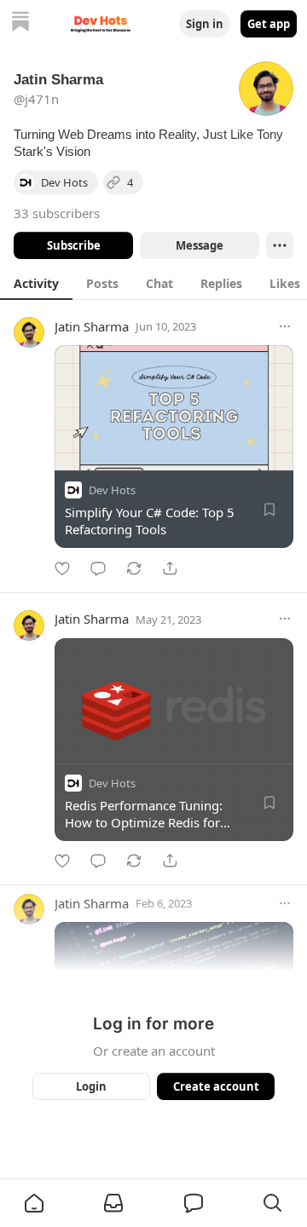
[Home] (20, 23)
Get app (268, 24)
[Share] (169, 568)
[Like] (62, 568)
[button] (34, 1203)
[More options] (284, 326)
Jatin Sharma (92, 326)
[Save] (269, 509)
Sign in (204, 24)
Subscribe (74, 245)
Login (91, 1086)
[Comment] (98, 568)
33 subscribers (57, 213)
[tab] (36, 283)
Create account (216, 1086)
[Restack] (133, 568)
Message (199, 245)
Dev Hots (112, 490)
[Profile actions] (279, 245)
